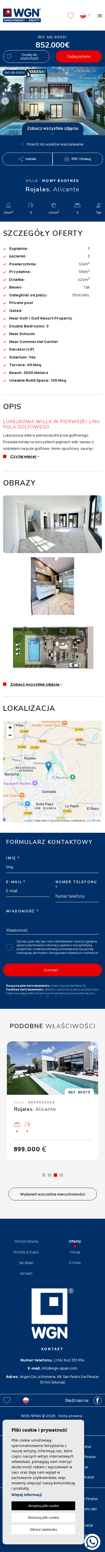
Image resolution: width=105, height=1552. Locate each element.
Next (100, 101)
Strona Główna (26, 1241)
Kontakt (26, 1273)
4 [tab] (61, 1175)
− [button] (10, 735)
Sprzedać (26, 1262)
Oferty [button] (75, 1241)
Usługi (75, 1251)
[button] (27, 159)
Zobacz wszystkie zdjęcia (52, 128)
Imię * (13, 857)
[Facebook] (98, 1400)
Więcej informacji (26, 1494)
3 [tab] (55, 1175)
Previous (5, 101)
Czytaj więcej (23, 456)
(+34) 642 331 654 (69, 1360)
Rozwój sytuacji (26, 1251)
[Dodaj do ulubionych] (91, 1048)
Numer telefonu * (76, 884)
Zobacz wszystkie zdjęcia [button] (35, 684)
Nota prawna (70, 1415)
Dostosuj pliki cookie (43, 1517)
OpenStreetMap (60, 820)
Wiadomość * (22, 911)
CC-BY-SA (93, 820)
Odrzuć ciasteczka (43, 1529)
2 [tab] (49, 1175)
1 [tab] (43, 1175)
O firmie (75, 1262)
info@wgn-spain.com (59, 1368)
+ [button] (10, 727)
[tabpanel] (52, 1100)
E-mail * (15, 881)
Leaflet (28, 820)
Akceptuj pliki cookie (43, 1505)
